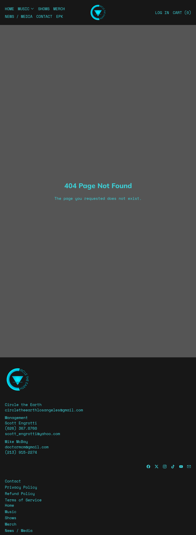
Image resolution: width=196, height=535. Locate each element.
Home (9, 8)
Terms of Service (23, 500)
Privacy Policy (21, 487)
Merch (59, 8)
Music (10, 511)
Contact (44, 16)
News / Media (18, 16)
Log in (162, 12)
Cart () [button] (182, 12)
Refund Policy (20, 493)
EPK (59, 16)
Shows (44, 8)
